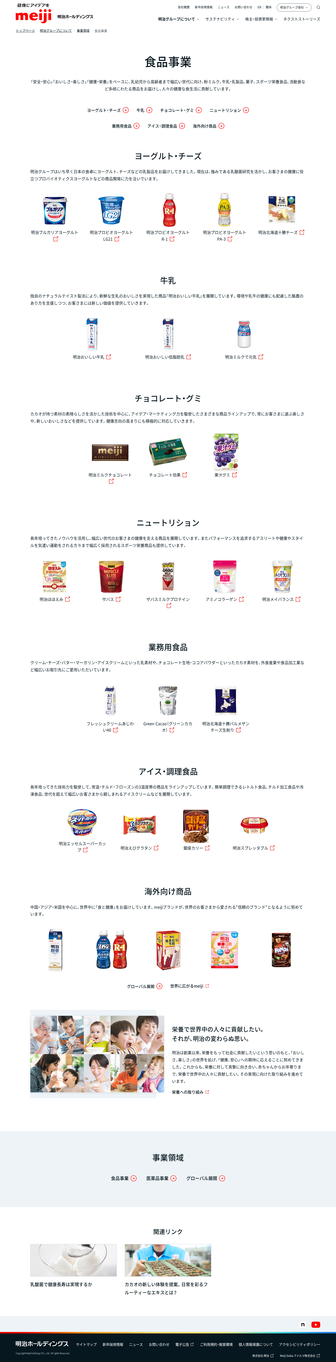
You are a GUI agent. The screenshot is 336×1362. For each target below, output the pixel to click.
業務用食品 (122, 126)
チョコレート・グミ (177, 110)
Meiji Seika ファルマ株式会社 (297, 1356)
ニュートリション (225, 110)
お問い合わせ (243, 7)
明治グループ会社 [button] (292, 7)
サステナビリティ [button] (220, 19)
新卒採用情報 (204, 7)
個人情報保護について (256, 1344)
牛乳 (140, 110)
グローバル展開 (140, 986)
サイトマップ (86, 1344)
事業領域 (83, 30)
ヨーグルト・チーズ (104, 110)
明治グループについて (56, 30)
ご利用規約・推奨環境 (216, 1344)
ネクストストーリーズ (301, 19)
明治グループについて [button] (176, 19)
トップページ (25, 30)
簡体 (269, 7)
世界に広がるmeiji (186, 986)
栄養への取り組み (187, 1092)
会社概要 (184, 7)
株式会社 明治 (260, 1356)
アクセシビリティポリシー (299, 1344)
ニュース (223, 7)
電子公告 (182, 1344)
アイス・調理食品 (162, 126)
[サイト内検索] (318, 7)
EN (259, 7)
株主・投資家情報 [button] (259, 19)
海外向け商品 (204, 126)
